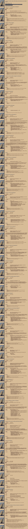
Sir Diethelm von (14, 280)
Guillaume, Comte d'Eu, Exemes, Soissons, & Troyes (17, 493)
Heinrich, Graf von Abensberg (14, 95)
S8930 (7, 153)
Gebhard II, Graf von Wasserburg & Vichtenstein (17, 453)
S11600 (7, 171)
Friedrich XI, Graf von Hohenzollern (11, 143)
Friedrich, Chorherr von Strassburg (22, 143)
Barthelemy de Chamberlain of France (15, 512)
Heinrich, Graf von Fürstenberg (15, 371)
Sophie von (13, 100)
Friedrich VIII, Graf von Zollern (14, 161)
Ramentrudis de (15, 480)
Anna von (21, 12)
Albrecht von (13, 239)
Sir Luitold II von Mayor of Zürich (11, 252)
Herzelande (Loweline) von (16, 320)
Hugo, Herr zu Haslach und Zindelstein (22, 122)
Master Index (13, 4)
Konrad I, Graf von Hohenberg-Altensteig (16, 204)
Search (21, 4)
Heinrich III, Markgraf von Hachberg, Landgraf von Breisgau (18, 410)
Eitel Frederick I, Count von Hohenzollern (16, 129)
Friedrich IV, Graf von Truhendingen (10, 65)
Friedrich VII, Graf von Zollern (14, 238)
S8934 (7, 258)
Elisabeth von (13, 27)
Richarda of (13, 426)
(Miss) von (13, 68)
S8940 (7, 486)
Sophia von (21, 97)
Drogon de (12, 478)
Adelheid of (23, 429)
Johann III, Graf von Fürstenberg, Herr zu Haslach (17, 255)
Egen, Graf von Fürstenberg (13, 312)
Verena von (14, 287)
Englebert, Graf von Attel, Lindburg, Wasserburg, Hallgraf (17, 450)
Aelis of (16, 481)
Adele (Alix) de (15, 465)
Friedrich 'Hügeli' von (15, 128)
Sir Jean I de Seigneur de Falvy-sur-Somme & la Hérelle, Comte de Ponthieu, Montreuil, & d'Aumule (15, 464)
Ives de (16, 497)
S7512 (7, 519)
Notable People (18, 4)
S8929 (7, 132)
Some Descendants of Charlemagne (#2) (15, 496)
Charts (15, 4)
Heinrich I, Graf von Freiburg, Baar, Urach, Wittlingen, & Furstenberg (16, 386)
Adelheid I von (14, 203)
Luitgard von (13, 197)
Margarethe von (13, 119)
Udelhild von (14, 339)
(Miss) (13, 352)
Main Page (6, 4)
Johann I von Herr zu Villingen (16, 393)
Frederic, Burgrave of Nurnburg (14, 80)
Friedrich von (14, 166)
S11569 (7, 20)
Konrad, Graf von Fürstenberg (15, 391)
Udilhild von (14, 15)
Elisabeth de (13, 510)
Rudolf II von (8, 407)
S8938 (7, 437)
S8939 (7, 457)
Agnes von (18, 65)
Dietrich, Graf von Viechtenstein (15, 429)
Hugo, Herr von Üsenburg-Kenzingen (13, 282)
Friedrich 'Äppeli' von (15, 126)
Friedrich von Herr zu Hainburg (16, 237)
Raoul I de (13, 483)
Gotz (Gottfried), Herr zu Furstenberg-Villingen (16, 249)
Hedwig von (13, 431)
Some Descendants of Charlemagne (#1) (15, 495)
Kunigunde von (13, 216)
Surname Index (9, 4)
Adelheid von (10, 122)
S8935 (7, 305)
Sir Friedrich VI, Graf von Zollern (15, 33)
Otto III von (14, 205)
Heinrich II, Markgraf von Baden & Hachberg (15, 383)
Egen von (14, 392)
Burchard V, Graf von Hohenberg (9, 163)
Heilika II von (13, 63)
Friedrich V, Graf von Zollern (13, 49)
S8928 (7, 88)
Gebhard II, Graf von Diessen (13, 425)
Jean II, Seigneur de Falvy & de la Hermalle (16, 468)
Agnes (16, 163)
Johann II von (14, 319)
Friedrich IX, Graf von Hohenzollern (15, 220)
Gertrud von (14, 370)
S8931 (7, 224)
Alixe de (12, 500)
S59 (7, 487)
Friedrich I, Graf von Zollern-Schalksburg (16, 32)
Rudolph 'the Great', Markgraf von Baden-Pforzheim (16, 233)
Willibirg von (14, 29)
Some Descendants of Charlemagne (14, 427)
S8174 (7, 72)
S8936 (7, 356)
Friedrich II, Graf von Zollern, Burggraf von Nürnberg (17, 99)
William (12, 350)
